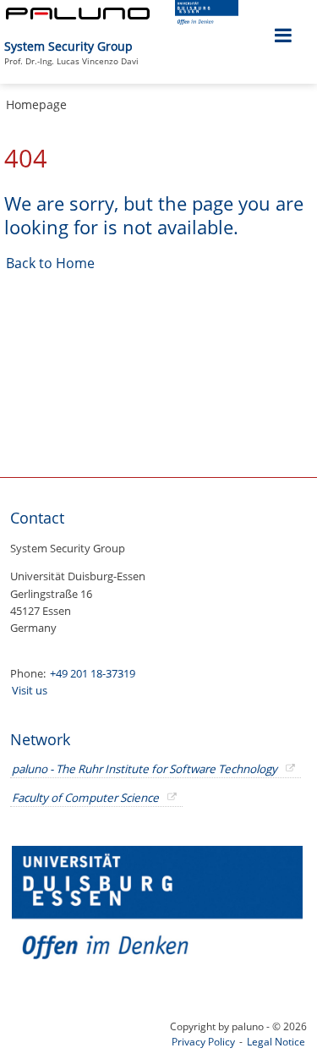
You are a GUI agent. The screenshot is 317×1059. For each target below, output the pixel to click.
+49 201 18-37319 (92, 673)
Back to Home (50, 263)
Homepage (36, 104)
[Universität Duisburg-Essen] (206, 20)
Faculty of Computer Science (85, 797)
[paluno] (77, 15)
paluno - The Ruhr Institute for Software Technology (144, 768)
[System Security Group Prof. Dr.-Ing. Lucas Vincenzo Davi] (140, 38)
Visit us (29, 690)
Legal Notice (276, 1041)
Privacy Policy (203, 1041)
